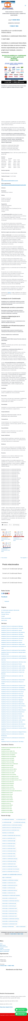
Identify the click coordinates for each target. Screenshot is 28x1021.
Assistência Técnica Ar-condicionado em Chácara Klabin (13, 679)
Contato (3, 616)
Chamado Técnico (5, 614)
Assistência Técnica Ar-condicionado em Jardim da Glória (13, 668)
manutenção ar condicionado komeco (9, 911)
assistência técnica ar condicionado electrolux (11, 827)
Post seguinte (24, 557)
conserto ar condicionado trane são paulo (10, 869)
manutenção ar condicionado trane (9, 923)
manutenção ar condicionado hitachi (9, 908)
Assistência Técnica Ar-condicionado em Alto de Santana (13, 724)
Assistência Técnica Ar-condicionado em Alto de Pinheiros (13, 705)
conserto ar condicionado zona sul (12, 874)
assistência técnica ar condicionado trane (10, 830)
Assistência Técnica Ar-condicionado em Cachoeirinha (12, 636)
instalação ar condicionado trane (8, 892)
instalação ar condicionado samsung (9, 890)
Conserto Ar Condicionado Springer (12, 568)
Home (1, 943)
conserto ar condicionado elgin (8, 840)
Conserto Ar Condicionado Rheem (12, 573)
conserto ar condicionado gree (8, 845)
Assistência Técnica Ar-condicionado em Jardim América (13, 720)
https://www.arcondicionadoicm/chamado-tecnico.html (13, 185)
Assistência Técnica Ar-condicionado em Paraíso (11, 664)
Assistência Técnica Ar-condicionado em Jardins (11, 717)
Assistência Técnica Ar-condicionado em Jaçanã (11, 630)
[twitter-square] (2, 593)
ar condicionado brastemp (8, 819)
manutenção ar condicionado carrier (9, 898)
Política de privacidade (6, 618)
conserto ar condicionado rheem (8, 856)
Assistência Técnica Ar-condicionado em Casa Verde (12, 638)
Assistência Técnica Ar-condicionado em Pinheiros (11, 707)
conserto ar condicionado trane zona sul (10, 871)
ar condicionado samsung (19, 822)
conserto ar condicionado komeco (9, 851)
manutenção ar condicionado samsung (10, 918)
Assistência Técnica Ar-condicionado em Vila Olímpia (12, 741)
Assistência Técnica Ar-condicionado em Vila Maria (12, 634)
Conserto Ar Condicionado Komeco (12, 582)
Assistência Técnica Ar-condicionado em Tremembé (12, 628)
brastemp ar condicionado (8, 832)
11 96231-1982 (20, 933)
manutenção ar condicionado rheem (9, 916)
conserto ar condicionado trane (9, 863)
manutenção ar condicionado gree (9, 905)
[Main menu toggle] (25, 5)
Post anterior (4, 557)
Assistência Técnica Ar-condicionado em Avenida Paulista (13, 689)
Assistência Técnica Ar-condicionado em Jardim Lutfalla (13, 666)
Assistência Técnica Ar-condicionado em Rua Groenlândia (13, 650)
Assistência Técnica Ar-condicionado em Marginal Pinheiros (13, 731)
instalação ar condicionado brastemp (10, 880)
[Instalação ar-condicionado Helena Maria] (18, 534)
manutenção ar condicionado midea (9, 913)
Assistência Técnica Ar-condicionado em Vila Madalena (12, 687)
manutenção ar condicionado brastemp (11, 895)
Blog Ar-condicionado (5, 612)
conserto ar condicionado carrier (8, 838)
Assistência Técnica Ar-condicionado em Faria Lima (12, 693)
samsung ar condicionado (8, 926)
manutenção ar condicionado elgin (9, 903)
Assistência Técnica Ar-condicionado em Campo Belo (12, 715)
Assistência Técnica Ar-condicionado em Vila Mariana (12, 695)
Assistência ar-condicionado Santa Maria (5, 550)
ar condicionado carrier (21, 819)
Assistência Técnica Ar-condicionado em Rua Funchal (12, 726)
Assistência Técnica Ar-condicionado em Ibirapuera (12, 701)
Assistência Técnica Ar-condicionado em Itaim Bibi (11, 722)
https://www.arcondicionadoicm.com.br (9, 180)
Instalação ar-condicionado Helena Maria (17, 539)
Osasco (9, 292)
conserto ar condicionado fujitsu (8, 843)
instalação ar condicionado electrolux (9, 885)
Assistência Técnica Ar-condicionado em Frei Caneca (12, 691)
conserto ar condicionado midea (8, 853)
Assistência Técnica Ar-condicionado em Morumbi (11, 697)
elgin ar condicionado (6, 877)
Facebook (4, 597)
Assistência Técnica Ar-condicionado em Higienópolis (12, 699)
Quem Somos (4, 620)
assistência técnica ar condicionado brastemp (12, 825)
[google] (5, 593)
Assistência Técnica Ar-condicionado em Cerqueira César (13, 685)
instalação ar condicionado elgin (8, 887)
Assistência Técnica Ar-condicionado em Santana (11, 642)
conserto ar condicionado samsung (9, 858)
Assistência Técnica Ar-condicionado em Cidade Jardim (13, 644)
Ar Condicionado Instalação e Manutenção (10, 610)
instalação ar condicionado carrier (9, 882)
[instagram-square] (7, 593)
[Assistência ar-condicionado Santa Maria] (6, 545)
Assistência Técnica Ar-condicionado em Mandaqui (12, 626)
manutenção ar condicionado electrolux (10, 900)
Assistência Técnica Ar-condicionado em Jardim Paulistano (13, 656)
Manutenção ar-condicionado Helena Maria (5, 539)
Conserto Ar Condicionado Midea (11, 578)
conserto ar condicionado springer (9, 861)
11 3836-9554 (15, 20)
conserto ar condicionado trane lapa (9, 866)
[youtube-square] (9, 593)
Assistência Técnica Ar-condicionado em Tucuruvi (11, 640)
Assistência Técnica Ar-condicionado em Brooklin (11, 713)
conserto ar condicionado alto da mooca (11, 835)
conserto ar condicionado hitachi (8, 848)
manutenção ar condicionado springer (10, 921)
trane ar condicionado (20, 926)
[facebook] (4, 593)
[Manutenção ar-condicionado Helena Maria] (6, 534)
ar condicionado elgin (6, 822)
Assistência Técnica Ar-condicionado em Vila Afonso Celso (13, 662)
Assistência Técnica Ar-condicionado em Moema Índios (12, 703)
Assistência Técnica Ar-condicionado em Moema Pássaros (13, 709)
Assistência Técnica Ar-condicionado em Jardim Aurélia (13, 670)
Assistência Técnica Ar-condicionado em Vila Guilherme (13, 632)
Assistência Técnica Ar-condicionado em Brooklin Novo (12, 711)
